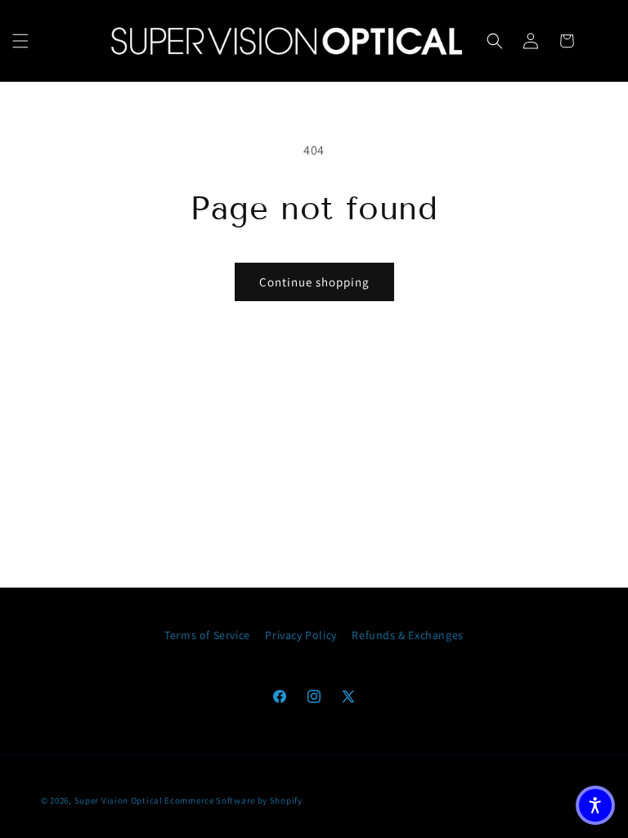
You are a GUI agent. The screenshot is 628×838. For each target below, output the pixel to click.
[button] (20, 41)
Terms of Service (207, 635)
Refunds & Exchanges (407, 635)
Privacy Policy (300, 635)
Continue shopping (314, 282)
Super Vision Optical (118, 800)
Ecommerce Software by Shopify (233, 800)
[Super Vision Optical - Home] (286, 40)
